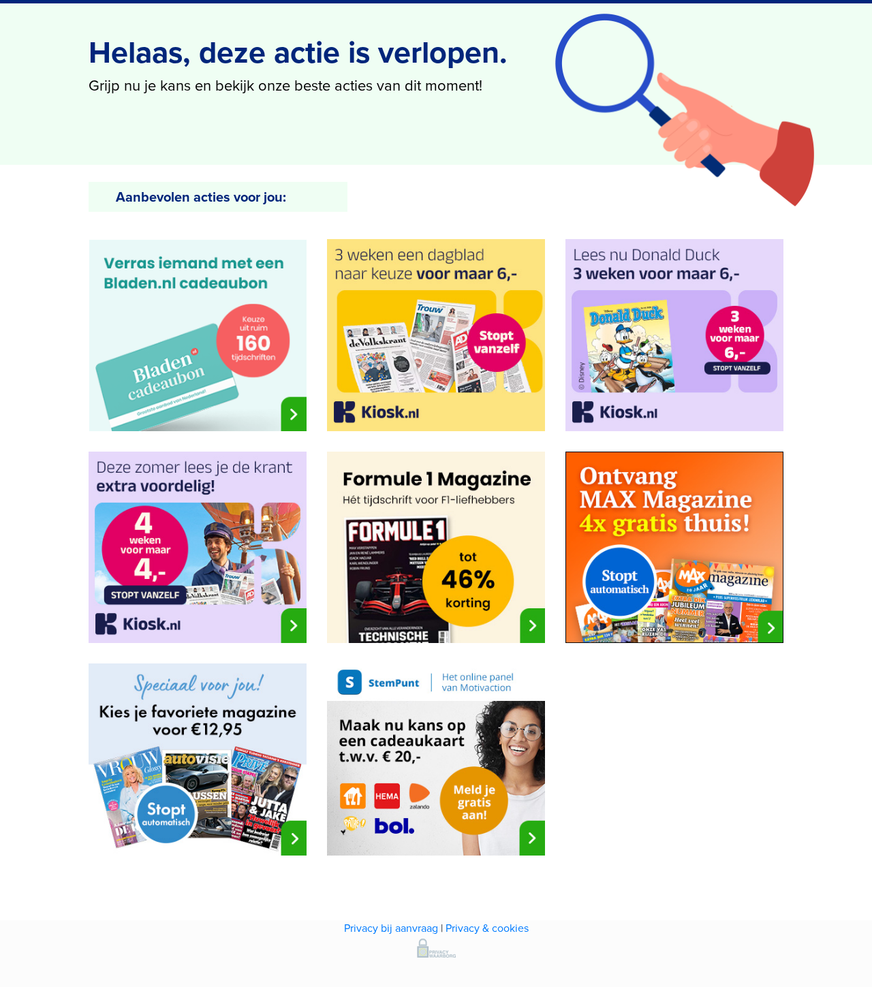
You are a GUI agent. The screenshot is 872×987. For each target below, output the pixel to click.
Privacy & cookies (487, 928)
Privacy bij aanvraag (391, 928)
